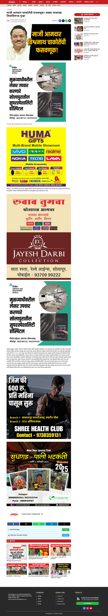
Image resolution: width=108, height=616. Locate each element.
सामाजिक (63, 2)
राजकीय (55, 2)
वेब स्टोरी (79, 2)
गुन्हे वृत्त (41, 2)
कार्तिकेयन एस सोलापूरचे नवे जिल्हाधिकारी (91, 56)
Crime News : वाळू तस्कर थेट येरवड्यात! (58, 558)
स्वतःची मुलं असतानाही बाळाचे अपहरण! (39, 576)
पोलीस (33, 2)
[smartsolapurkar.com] (12, 2)
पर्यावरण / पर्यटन (88, 2)
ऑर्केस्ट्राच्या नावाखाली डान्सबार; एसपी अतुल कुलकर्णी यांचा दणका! (38, 558)
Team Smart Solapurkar (18, 20)
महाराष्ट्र (48, 2)
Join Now (66, 529)
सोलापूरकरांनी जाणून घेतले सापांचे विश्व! (90, 19)
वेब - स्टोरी (48, 5)
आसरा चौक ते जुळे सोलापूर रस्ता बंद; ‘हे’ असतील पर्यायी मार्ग (92, 50)
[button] (97, 2)
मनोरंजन (71, 2)
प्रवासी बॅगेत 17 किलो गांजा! (14, 576)
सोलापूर (25, 2)
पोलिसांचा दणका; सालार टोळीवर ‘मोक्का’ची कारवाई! (59, 577)
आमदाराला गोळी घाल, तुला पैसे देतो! (92, 27)
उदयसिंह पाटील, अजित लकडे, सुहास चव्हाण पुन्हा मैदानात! (91, 43)
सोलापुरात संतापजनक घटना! (14, 561)
